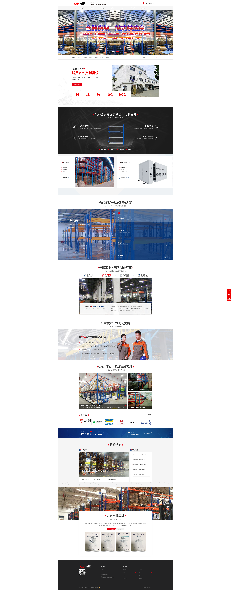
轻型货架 (65, 169)
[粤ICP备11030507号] (100, 587)
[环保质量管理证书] (108, 542)
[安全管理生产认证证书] (138, 542)
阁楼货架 (82, 8)
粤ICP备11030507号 (95, 587)
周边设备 (133, 8)
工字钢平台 (92, 8)
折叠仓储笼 (124, 167)
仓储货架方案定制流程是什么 (139, 459)
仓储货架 (113, 8)
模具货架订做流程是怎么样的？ (139, 469)
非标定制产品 (125, 162)
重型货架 (103, 8)
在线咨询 (148, 433)
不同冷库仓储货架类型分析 (112, 479)
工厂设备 (119, 529)
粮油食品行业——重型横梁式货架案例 (90, 405)
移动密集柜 (124, 171)
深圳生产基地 (77, 84)
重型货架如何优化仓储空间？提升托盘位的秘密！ (141, 454)
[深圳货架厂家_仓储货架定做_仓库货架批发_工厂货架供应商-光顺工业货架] (79, 4)
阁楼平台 (65, 171)
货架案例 (143, 8)
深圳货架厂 (149, 587)
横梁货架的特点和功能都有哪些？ (140, 464)
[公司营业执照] (123, 542)
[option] (115, 32)
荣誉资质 (112, 529)
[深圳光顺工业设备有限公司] (86, 567)
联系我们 (153, 8)
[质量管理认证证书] (92, 542)
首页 (75, 8)
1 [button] (113, 51)
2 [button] (117, 51)
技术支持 (123, 8)
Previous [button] (65, 31)
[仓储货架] (94, 186)
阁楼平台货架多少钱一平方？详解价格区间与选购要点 (141, 474)
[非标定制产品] (153, 186)
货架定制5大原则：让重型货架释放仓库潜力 (93, 471)
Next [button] (165, 31)
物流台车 (123, 169)
